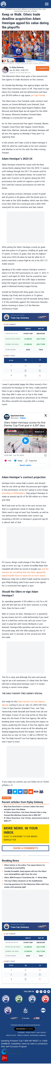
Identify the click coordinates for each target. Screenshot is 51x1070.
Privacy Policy (11, 1035)
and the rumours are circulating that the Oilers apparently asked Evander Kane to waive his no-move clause (25, 572)
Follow (23, 418)
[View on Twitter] (45, 417)
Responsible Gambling (38, 1035)
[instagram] (41, 991)
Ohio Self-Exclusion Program (14, 1046)
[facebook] (9, 791)
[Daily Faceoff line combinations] (36, 791)
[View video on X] (26, 441)
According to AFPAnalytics (13, 493)
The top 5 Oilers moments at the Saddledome (23, 881)
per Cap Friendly (38, 95)
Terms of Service (23, 1035)
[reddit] (30, 791)
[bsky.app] (20, 791)
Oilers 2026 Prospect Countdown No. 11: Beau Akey (25, 877)
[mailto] (25, 791)
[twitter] (15, 791)
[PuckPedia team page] (41, 791)
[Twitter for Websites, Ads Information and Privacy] (45, 455)
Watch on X (39, 432)
